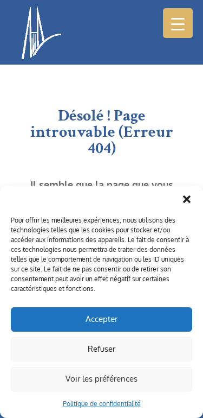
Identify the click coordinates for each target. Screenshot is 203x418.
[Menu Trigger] (178, 23)
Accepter (101, 319)
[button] (186, 199)
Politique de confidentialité (102, 404)
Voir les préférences (101, 378)
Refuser (101, 349)
